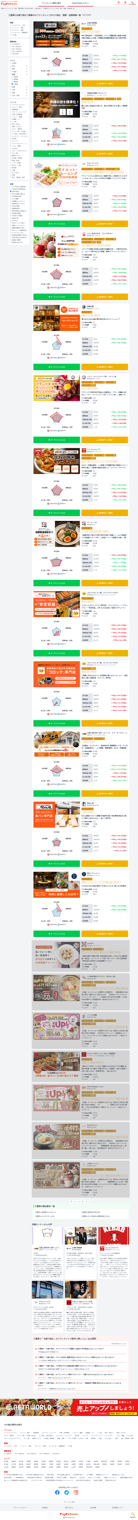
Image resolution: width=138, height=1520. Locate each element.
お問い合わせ (69, 1507)
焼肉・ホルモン (17, 126)
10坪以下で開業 (17, 216)
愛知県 (16, 82)
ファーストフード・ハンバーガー (19, 143)
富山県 (6, 1464)
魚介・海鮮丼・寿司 (18, 177)
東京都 (96, 1461)
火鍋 (13, 170)
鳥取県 (105, 1464)
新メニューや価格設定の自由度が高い (19, 230)
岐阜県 (16, 77)
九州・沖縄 (15, 95)
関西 (13, 87)
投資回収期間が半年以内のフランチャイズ (19, 235)
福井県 (21, 1464)
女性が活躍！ (16, 206)
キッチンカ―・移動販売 (20, 32)
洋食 (13, 175)
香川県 (21, 1467)
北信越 (14, 72)
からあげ (15, 148)
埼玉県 (81, 1461)
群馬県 (73, 1461)
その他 (14, 35)
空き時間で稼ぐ (17, 196)
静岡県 (16, 79)
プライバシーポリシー (20, 1507)
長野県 (127, 1461)
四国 (13, 93)
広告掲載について (117, 1507)
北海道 (14, 63)
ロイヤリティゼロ (17, 233)
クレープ (15, 141)
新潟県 (120, 1461)
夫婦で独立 (38, 8)
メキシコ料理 (16, 163)
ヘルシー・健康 (17, 117)
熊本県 (66, 1467)
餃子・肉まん (16, 124)
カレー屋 (15, 153)
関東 (13, 69)
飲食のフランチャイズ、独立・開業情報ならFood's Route (17, 8)
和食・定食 (15, 160)
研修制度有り (16, 208)
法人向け (15, 220)
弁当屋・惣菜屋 (17, 158)
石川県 (14, 1464)
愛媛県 (28, 1467)
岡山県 (120, 1464)
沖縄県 (97, 1467)
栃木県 (66, 1461)
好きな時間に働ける (18, 194)
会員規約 (45, 1507)
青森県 (14, 1461)
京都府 (66, 1464)
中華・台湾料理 (17, 114)
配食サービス (16, 155)
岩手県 (21, 1461)
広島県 (127, 1464)
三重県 (16, 84)
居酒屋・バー (16, 119)
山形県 (43, 1461)
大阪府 (73, 1464)
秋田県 (36, 1461)
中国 (13, 90)
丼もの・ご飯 (16, 165)
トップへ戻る (70, 1502)
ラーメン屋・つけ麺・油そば (19, 131)
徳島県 (14, 1467)
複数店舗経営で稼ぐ (18, 228)
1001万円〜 (16, 54)
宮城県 (28, 1461)
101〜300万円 (16, 47)
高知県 (36, 1467)
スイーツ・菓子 (17, 107)
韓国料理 (15, 109)
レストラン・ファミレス (20, 136)
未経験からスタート (18, 201)
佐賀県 (51, 1467)
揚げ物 (14, 168)
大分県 (73, 1467)
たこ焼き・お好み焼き (19, 134)
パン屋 (14, 122)
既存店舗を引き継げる (19, 211)
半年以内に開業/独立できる (18, 189)
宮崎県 (81, 1467)
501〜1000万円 (17, 51)
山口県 (6, 1467)
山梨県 (112, 1461)
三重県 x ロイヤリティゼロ (44, 1216)
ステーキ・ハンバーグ (19, 112)
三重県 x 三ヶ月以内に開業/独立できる (96, 1216)
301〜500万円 (16, 49)
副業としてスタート (18, 225)
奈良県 (88, 1464)
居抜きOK (15, 218)
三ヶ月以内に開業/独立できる (18, 187)
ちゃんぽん (15, 172)
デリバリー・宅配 (17, 30)
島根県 (112, 1464)
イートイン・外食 (17, 28)
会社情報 (93, 1507)
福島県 (51, 1461)
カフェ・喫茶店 (17, 129)
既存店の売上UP (17, 242)
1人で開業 (15, 199)
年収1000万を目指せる (19, 237)
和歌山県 (96, 1464)
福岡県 (43, 1467)
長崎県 (58, 1467)
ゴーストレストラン (18, 105)
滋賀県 (58, 1464)
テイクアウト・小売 (18, 25)
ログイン (125, 4)
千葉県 (88, 1461)
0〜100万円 (16, 44)
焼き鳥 (14, 139)
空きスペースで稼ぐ (18, 223)
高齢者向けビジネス (18, 204)
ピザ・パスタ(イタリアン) (18, 151)
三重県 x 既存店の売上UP (91, 1212)
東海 (13, 74)
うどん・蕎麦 (16, 146)
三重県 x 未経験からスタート (45, 1212)
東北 (13, 66)
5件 (62, 1378)
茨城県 (58, 1461)
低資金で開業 (16, 240)
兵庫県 (81, 1464)
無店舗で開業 (16, 213)
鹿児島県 (89, 1467)
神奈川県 (104, 1461)
